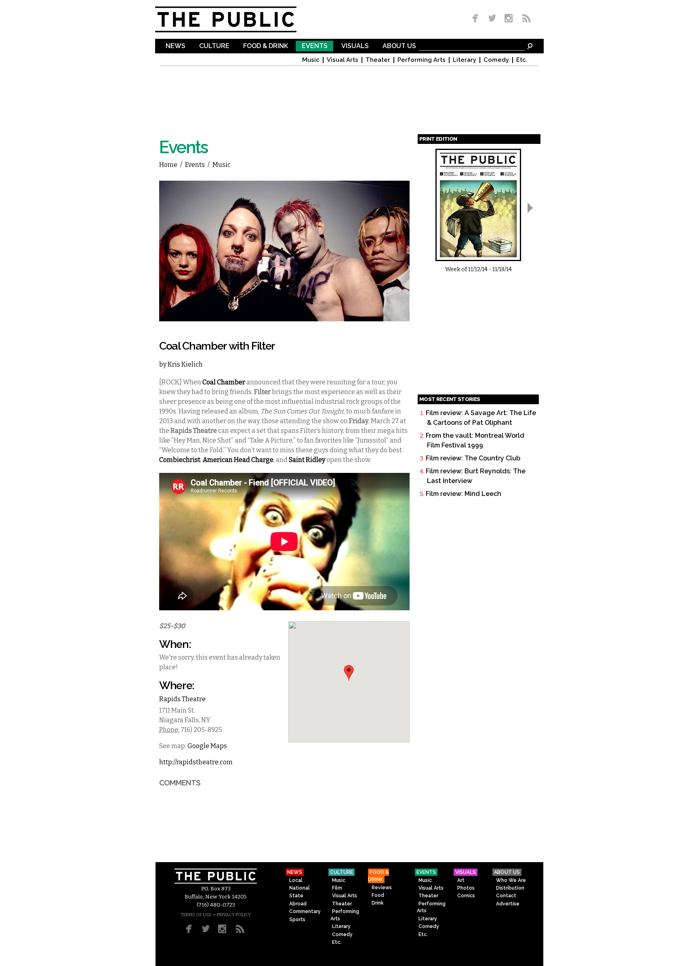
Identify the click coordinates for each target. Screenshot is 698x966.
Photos (466, 888)
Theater (378, 60)
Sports (297, 919)
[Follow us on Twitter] (492, 19)
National (299, 888)
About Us (399, 46)
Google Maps (207, 746)
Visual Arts (342, 60)
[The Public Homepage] (236, 19)
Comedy (496, 60)
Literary (464, 60)
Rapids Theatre (182, 699)
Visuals (355, 46)
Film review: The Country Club (473, 458)
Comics (466, 896)
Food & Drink (265, 46)
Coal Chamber (223, 382)
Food (378, 895)
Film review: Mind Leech (463, 494)
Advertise (507, 904)
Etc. (522, 60)
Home (168, 165)
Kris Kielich (185, 364)
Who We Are (511, 880)
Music (311, 60)
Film (337, 888)
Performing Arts (421, 60)
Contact (506, 896)
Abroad (298, 904)
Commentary (305, 911)
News (175, 46)
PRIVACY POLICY (234, 914)
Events (315, 46)
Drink (378, 903)
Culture (214, 46)
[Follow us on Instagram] (508, 19)
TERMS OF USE (196, 914)
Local (296, 880)
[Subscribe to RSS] (524, 19)
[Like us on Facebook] (476, 19)
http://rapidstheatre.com (196, 762)
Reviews (382, 887)
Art (461, 880)
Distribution (510, 888)
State (296, 896)
